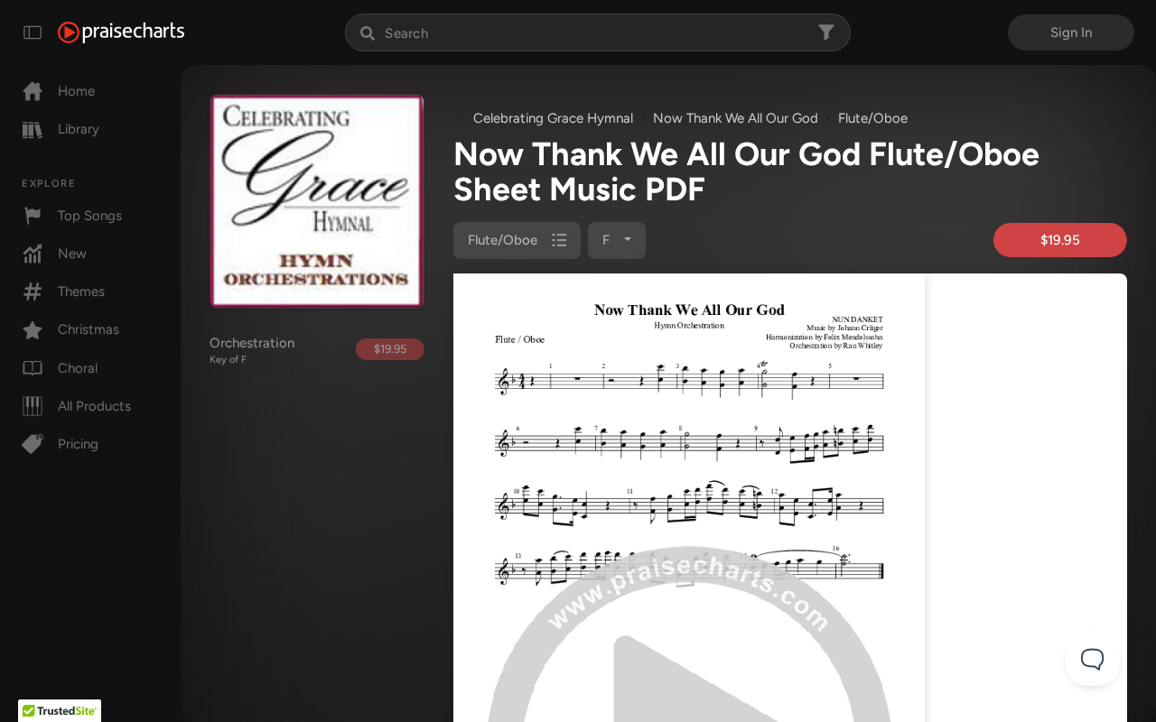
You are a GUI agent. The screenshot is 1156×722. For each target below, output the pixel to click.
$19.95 (390, 349)
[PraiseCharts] (121, 32)
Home (76, 91)
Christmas (88, 329)
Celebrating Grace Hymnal (553, 118)
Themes (81, 291)
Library (78, 129)
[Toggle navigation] (32, 32)
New (72, 253)
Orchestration (252, 350)
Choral (78, 368)
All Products (94, 406)
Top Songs (90, 216)
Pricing (78, 444)
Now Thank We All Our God (735, 118)
